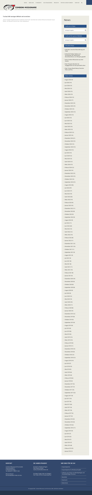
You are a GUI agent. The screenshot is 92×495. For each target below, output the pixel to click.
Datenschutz (65, 483)
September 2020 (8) (70, 287)
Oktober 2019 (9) (69, 319)
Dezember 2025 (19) (70, 103)
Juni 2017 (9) (68, 401)
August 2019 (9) (69, 325)
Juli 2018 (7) (68, 363)
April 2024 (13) (68, 161)
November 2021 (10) (70, 246)
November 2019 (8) (70, 316)
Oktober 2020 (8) (69, 284)
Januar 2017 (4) (69, 416)
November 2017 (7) (70, 387)
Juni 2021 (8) (68, 261)
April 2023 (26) (68, 196)
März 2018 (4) (68, 375)
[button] (81, 2)
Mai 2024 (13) (68, 158)
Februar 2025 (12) (69, 132)
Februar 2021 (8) (69, 272)
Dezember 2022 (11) (70, 208)
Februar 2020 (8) (69, 308)
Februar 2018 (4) (69, 378)
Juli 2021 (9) (68, 258)
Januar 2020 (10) (69, 310)
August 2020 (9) (69, 290)
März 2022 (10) (69, 234)
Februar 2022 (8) (69, 237)
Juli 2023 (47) (68, 188)
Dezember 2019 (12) (70, 313)
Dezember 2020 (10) (70, 278)
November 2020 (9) (70, 281)
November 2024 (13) (70, 141)
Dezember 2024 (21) (70, 138)
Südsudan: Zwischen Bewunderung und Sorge (75, 50)
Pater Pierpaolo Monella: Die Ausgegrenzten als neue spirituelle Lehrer (75, 64)
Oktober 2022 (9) (69, 214)
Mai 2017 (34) (68, 404)
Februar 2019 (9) (69, 343)
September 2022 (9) (70, 217)
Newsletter (64, 477)
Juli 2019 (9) (68, 328)
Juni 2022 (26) (68, 226)
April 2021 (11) (68, 267)
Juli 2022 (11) (68, 223)
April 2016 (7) (68, 442)
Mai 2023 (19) (68, 193)
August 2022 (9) (69, 220)
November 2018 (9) (70, 351)
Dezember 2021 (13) (70, 243)
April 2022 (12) (68, 232)
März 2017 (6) (68, 410)
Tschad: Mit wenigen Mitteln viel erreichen (16, 16)
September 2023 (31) (70, 182)
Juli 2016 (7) (68, 433)
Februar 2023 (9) (69, 202)
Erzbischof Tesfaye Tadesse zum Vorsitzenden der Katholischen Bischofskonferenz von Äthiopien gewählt (75, 55)
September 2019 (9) (70, 322)
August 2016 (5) (69, 430)
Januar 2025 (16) (69, 135)
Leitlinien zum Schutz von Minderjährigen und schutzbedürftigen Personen (73, 473)
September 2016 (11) (70, 427)
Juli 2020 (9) (68, 293)
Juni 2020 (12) (68, 296)
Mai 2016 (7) (68, 439)
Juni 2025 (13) (68, 120)
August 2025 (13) (69, 114)
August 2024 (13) (69, 150)
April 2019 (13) (68, 337)
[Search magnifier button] (86, 30)
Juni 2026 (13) (68, 85)
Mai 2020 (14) (68, 299)
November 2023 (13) (70, 176)
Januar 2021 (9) (69, 275)
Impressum (64, 480)
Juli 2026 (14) (68, 82)
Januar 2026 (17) (69, 100)
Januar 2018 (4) (69, 381)
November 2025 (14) (70, 106)
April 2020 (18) (68, 302)
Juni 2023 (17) (68, 191)
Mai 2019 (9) (68, 334)
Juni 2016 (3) (68, 436)
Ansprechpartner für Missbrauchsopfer (71, 469)
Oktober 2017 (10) (69, 389)
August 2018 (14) (69, 360)
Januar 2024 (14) (69, 170)
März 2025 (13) (69, 129)
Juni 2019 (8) (68, 331)
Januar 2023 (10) (69, 205)
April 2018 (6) (68, 372)
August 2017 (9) (69, 395)
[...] (27, 21)
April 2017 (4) (68, 407)
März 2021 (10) (69, 270)
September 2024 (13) (70, 147)
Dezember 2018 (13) (70, 349)
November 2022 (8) (70, 211)
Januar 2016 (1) (69, 451)
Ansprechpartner (47, 475)
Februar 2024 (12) (69, 167)
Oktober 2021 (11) (69, 249)
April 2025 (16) (68, 126)
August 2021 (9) (69, 255)
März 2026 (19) (69, 94)
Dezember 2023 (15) (70, 173)
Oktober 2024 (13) (69, 144)
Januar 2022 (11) (69, 240)
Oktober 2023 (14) (69, 179)
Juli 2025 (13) (68, 117)
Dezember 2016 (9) (69, 419)
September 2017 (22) (70, 392)
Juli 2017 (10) (68, 398)
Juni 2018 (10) (68, 366)
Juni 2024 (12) (68, 155)
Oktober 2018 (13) (69, 354)
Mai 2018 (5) (68, 369)
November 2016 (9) (70, 422)
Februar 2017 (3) (69, 413)
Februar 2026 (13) (69, 97)
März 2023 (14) (69, 199)
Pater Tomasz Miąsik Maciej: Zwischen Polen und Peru (74, 69)
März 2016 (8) (68, 445)
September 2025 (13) (70, 112)
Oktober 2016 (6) (69, 425)
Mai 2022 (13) (68, 229)
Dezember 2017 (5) (69, 384)
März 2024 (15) (69, 164)
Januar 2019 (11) (69, 346)
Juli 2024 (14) (68, 152)
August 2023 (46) (69, 185)
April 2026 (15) (68, 91)
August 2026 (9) (69, 79)
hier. (21, 475)
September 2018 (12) (70, 357)
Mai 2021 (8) (68, 264)
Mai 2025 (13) (68, 123)
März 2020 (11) (69, 305)
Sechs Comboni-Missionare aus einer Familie (74, 60)
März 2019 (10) (69, 340)
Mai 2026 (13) (68, 88)
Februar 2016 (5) (69, 448)
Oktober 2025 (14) (69, 109)
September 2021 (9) (70, 252)
